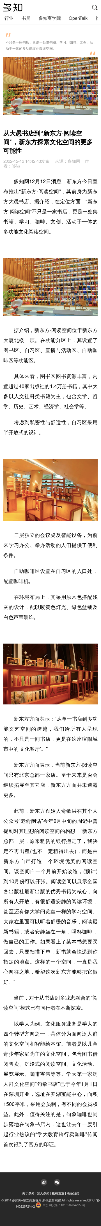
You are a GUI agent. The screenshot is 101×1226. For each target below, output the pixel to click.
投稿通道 (58, 1193)
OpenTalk (78, 18)
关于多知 (28, 1193)
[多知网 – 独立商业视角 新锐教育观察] (12, 7)
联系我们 (73, 1193)
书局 (26, 18)
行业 (8, 18)
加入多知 (43, 1193)
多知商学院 (49, 18)
